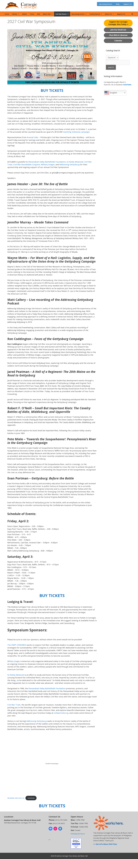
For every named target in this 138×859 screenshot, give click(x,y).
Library (14, 14)
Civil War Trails (13, 705)
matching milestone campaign (76, 132)
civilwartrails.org (61, 713)
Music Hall (46, 14)
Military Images (48, 164)
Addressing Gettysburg (69, 164)
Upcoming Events (105, 4)
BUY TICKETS (52, 90)
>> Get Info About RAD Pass (105, 844)
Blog (117, 4)
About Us (108, 14)
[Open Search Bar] (132, 14)
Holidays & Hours (78, 834)
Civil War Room (60, 14)
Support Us (127, 4)
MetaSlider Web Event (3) (15, 798)
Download (31, 798)
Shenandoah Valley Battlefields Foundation (47, 162)
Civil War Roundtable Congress (26, 164)
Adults (24, 14)
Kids (38, 14)
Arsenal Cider (32, 137)
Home (7, 14)
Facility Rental (95, 14)
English (113, 93)
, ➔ (118, 23)
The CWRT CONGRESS (16, 645)
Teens (32, 14)
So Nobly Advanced (75, 162)
